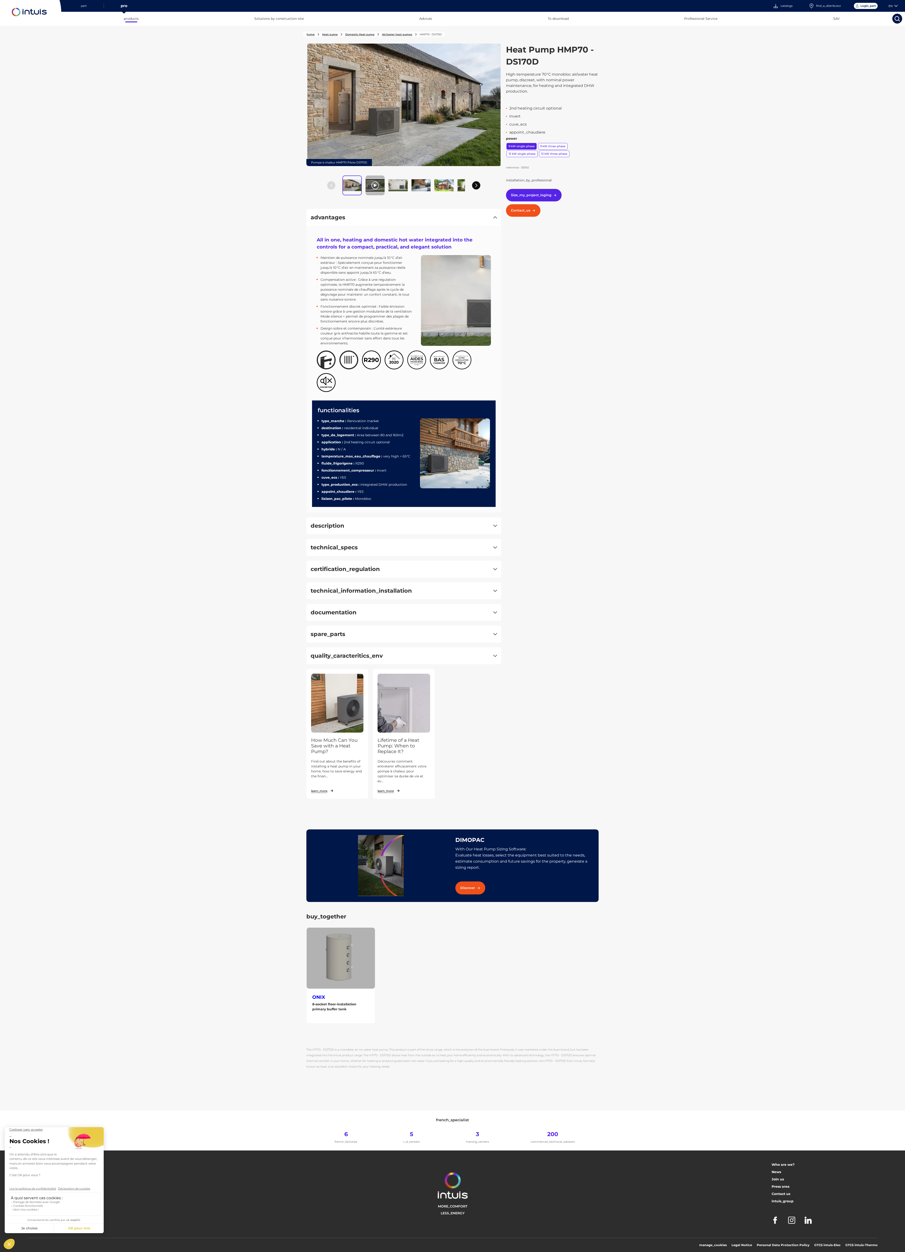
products (131, 18)
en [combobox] (891, 6)
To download (558, 18)
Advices (425, 18)
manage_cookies (713, 1245)
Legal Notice (742, 1245)
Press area (781, 1186)
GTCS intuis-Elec (827, 1245)
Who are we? (783, 1164)
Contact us (781, 1194)
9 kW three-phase (552, 146)
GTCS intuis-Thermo (861, 1245)
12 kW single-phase (522, 153)
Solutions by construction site (279, 18)
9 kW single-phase (522, 146)
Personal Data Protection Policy (783, 1245)
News (776, 1172)
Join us (778, 1179)
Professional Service (700, 18)
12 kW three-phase (554, 153)
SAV (836, 18)
